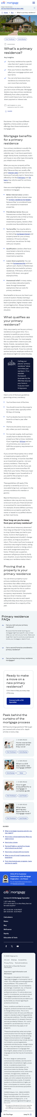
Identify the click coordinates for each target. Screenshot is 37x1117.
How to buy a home (11, 842)
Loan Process (23, 795)
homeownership (19, 263)
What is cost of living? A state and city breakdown (17, 856)
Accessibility (22, 960)
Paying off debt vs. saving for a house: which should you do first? (17, 847)
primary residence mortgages (20, 200)
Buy (5, 925)
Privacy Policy (8, 963)
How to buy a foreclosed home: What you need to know (18, 837)
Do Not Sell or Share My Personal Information (14, 966)
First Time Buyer (10, 39)
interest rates (13, 173)
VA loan (22, 441)
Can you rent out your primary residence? (17, 626)
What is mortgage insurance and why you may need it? (18, 832)
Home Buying (22, 39)
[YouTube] (17, 946)
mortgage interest (23, 234)
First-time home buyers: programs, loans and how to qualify (18, 862)
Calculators (8, 917)
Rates (21, 773)
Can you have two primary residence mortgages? (19, 659)
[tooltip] (34, 8)
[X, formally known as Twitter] (11, 946)
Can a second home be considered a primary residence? (19, 649)
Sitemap (14, 960)
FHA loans (21, 178)
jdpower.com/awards (18, 883)
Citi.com (7, 960)
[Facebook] (6, 946)
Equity (6, 933)
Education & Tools (10, 938)
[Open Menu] (34, 3)
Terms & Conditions (21, 963)
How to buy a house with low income (17, 852)
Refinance (8, 929)
